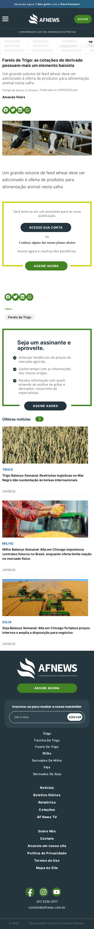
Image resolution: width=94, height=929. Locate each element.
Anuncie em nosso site (47, 846)
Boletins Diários (46, 795)
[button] (6, 110)
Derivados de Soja (47, 774)
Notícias (47, 788)
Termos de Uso (47, 860)
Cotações (47, 810)
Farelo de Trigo (19, 317)
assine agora (46, 266)
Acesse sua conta (46, 227)
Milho (8, 543)
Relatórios (47, 802)
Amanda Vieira (13, 97)
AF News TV (47, 817)
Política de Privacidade (46, 853)
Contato (47, 838)
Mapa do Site (47, 868)
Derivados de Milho (47, 760)
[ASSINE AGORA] (46, 258)
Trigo (7, 469)
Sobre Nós (47, 831)
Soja (7, 622)
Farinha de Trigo (47, 740)
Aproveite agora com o (47, 4)
